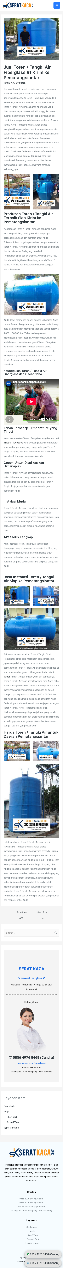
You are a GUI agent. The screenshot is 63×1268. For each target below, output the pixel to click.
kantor (7, 676)
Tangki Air (9, 82)
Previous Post (20, 913)
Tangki (7, 1111)
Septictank (9, 1106)
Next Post (42, 913)
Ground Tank (13, 1122)
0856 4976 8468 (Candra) (31, 1198)
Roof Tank (12, 1117)
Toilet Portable (11, 1127)
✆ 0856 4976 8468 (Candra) (31, 1057)
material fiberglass (13, 442)
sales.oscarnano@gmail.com (32, 1063)
